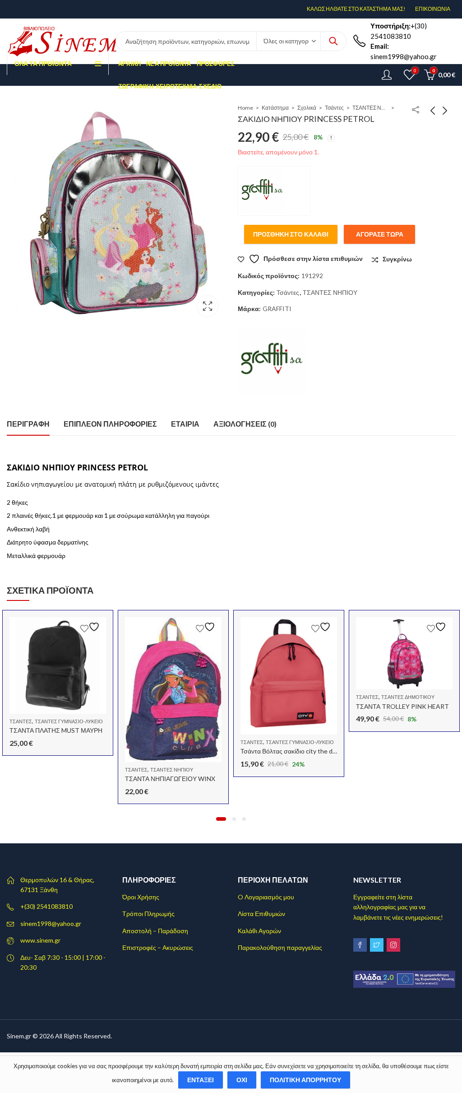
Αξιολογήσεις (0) (245, 423)
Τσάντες (334, 107)
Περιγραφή (28, 423)
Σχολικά (306, 107)
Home (245, 107)
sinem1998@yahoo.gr (50, 923)
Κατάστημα (275, 107)
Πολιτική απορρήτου (305, 1080)
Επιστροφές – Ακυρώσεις (157, 947)
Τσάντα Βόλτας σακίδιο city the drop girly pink (304, 751)
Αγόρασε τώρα (379, 234)
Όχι (241, 1080)
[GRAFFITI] (274, 191)
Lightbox (207, 306)
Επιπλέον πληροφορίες (110, 423)
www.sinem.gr (40, 940)
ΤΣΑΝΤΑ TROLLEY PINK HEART (402, 706)
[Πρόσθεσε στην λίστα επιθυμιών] (91, 627)
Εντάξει (200, 1080)
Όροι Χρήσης (140, 897)
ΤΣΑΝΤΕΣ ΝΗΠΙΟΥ (370, 107)
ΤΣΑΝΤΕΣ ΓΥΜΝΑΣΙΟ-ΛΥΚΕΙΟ (69, 721)
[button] (221, 819)
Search (333, 41)
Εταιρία (185, 423)
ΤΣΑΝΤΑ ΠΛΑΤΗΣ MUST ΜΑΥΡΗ (55, 730)
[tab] (28, 424)
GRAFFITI (277, 308)
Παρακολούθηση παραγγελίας (280, 947)
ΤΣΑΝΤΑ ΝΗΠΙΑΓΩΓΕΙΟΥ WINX (170, 778)
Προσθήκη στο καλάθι (290, 234)
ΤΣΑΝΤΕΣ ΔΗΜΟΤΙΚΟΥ (407, 697)
